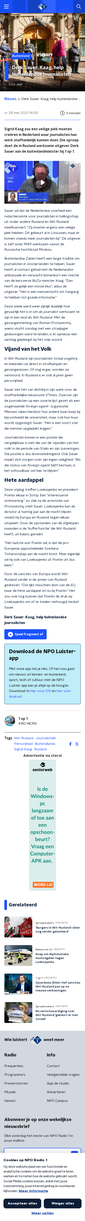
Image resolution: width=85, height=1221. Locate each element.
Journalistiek (46, 738)
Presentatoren (16, 1083)
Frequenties (13, 1066)
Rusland (40, 749)
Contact (53, 1066)
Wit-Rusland (24, 738)
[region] (42, 182)
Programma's (14, 1074)
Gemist (9, 1101)
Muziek (10, 1092)
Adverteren (56, 1092)
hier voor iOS (40, 691)
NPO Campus (57, 1101)
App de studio (58, 1083)
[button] (6, 7)
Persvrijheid (23, 744)
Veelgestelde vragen (63, 1074)
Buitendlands (45, 744)
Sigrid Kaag (23, 749)
